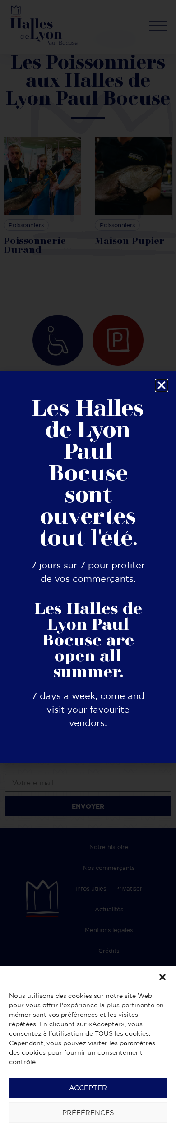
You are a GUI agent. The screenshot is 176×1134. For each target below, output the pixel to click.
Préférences (88, 1112)
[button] (162, 977)
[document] (88, 567)
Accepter (88, 1088)
